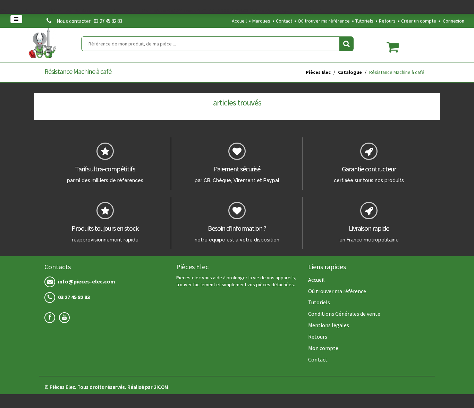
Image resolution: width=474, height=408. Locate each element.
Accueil (239, 21)
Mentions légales (328, 325)
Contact (284, 21)
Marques (261, 21)
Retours (387, 21)
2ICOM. (162, 387)
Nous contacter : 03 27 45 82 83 (89, 21)
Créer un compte (418, 21)
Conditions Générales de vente (344, 313)
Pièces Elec (318, 72)
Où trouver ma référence (324, 21)
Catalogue (350, 72)
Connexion (453, 21)
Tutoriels (364, 21)
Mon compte (323, 348)
